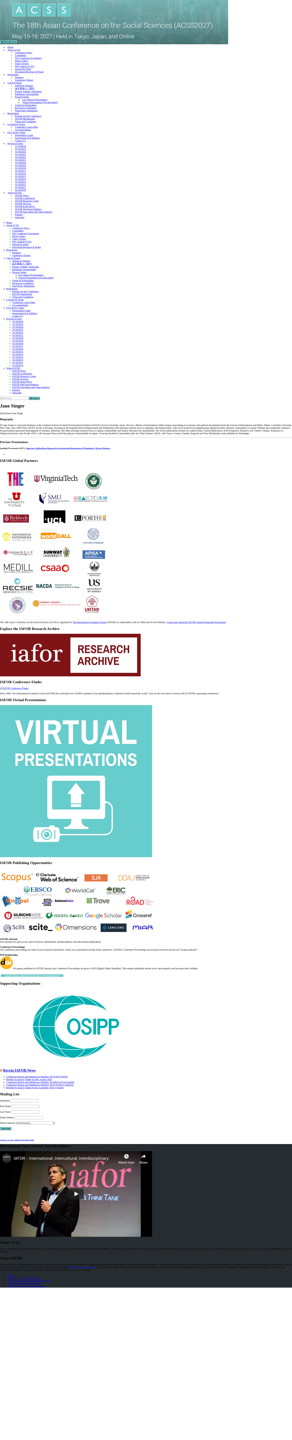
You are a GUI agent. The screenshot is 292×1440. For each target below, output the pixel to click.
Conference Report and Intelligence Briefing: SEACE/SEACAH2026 (39, 1085)
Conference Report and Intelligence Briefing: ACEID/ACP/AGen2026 (40, 1082)
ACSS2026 (20, 146)
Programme (13, 74)
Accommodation (23, 130)
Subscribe (19, 217)
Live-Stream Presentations (34, 99)
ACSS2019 (20, 165)
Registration (13, 113)
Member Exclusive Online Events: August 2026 (29, 1079)
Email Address (7, 1117)
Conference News (23, 52)
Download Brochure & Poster (29, 72)
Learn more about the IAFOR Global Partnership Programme (196, 622)
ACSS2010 (20, 190)
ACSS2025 (20, 149)
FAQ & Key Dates (16, 132)
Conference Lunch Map (26, 127)
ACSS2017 (20, 171)
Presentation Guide (24, 135)
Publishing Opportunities (27, 94)
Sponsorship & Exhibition (27, 138)
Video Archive (22, 63)
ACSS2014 (20, 179)
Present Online (22, 97)
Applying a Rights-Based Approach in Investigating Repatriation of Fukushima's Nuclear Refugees (68, 448)
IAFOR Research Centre (27, 201)
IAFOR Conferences (25, 198)
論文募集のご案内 (24, 88)
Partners (19, 214)
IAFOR (10, 1275)
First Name (5, 1106)
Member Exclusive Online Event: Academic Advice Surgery (35, 1087)
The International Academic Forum (89, 622)
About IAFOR (14, 192)
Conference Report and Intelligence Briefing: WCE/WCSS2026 (37, 1076)
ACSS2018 (20, 168)
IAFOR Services (23, 203)
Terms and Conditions (25, 121)
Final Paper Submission (26, 110)
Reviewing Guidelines (25, 108)
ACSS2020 (20, 162)
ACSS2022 (20, 157)
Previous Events (15, 143)
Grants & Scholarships (25, 105)
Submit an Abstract (24, 85)
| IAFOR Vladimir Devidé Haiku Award (25, 1286)
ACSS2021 (20, 160)
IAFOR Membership (25, 119)
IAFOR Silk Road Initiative (28, 209)
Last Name (5, 1112)
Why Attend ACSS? (24, 66)
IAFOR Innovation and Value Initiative (33, 212)
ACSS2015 (20, 176)
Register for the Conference (28, 116)
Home (10, 47)
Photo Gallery (21, 61)
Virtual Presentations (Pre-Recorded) (39, 102)
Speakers (19, 77)
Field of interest (7, 1123)
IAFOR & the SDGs (25, 206)
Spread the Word (23, 69)
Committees (20, 55)
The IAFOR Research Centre (82, 1267)
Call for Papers (14, 83)
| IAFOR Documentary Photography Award (27, 1280)
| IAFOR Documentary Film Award (23, 1283)
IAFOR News (22, 195)
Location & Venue (16, 124)
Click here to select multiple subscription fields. (17, 1140)
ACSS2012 (20, 184)
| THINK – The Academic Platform (23, 1278)
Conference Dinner (24, 80)
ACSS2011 (20, 187)
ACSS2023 (20, 154)
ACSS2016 (20, 173)
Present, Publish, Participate (28, 91)
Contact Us (20, 140)
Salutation (5, 1100)
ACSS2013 (20, 182)
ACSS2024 (20, 151)
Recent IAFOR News (19, 1070)
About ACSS (13, 50)
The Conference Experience (28, 58)
